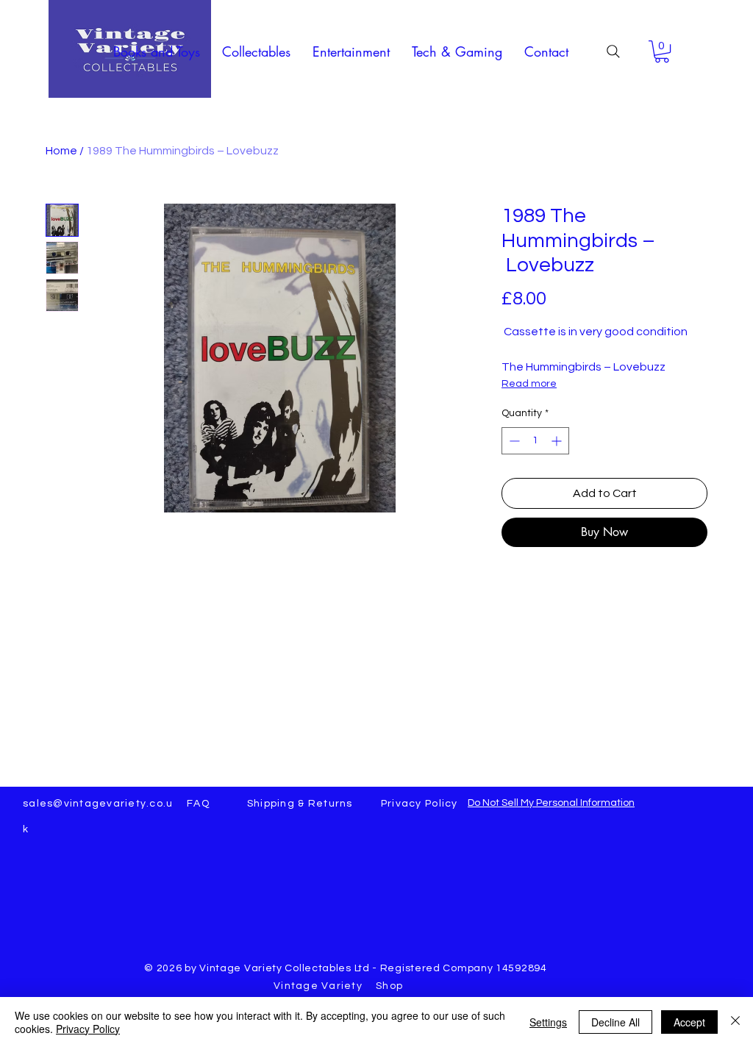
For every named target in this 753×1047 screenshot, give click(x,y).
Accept (689, 1022)
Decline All (615, 1022)
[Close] (735, 1022)
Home (61, 151)
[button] (156, 51)
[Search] (613, 51)
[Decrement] (513, 441)
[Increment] (558, 441)
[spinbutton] (535, 441)
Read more (529, 384)
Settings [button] (548, 1022)
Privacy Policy (88, 1028)
